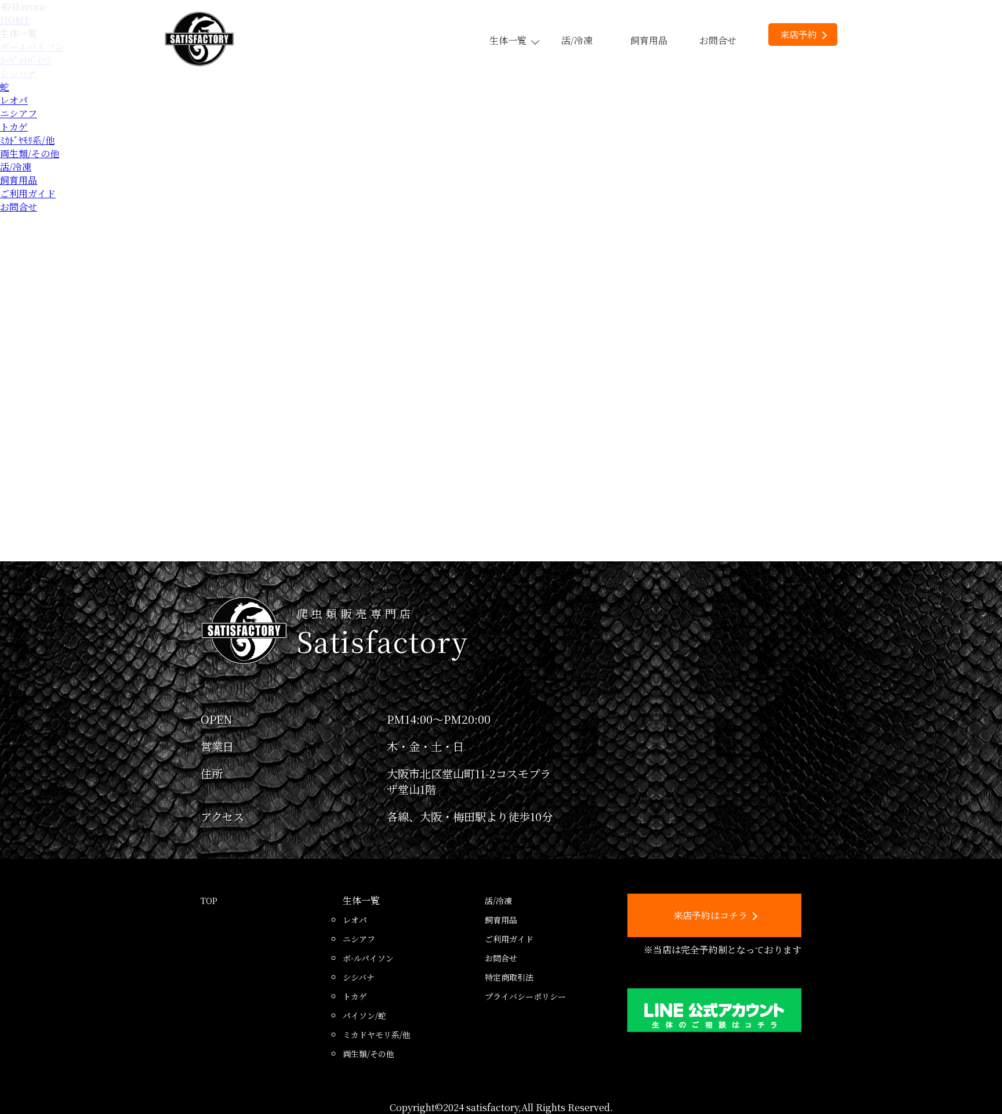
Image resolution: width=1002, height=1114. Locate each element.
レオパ (14, 100)
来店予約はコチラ (710, 915)
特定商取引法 (509, 977)
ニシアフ (18, 113)
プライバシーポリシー (525, 996)
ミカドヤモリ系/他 (377, 1034)
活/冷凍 (577, 40)
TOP (209, 900)
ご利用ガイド (28, 193)
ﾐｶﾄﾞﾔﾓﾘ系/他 (27, 140)
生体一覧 (508, 40)
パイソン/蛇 (364, 1015)
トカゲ (14, 126)
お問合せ (717, 40)
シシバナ (359, 977)
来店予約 (798, 34)
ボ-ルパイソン (368, 958)
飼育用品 (648, 40)
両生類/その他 (29, 153)
